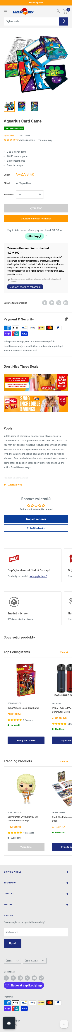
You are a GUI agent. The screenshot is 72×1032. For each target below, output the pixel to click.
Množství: (9, 194)
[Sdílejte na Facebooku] (44, 302)
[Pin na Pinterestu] (51, 302)
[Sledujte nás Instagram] (20, 978)
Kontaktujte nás (36, 2)
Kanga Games (14, 703)
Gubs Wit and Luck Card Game (23, 707)
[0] (65, 11)
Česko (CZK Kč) (31, 960)
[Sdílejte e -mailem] (65, 302)
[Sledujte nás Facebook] (6, 978)
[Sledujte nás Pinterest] (27, 978)
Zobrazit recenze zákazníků (25, 286)
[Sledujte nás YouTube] (34, 978)
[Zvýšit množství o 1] (40, 194)
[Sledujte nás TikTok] (41, 978)
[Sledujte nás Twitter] (13, 978)
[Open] (9, 1023)
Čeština (9, 960)
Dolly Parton (14, 812)
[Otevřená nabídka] (5, 11)
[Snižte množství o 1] (20, 194)
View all (64, 652)
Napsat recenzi (36, 519)
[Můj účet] (58, 11)
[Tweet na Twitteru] (58, 302)
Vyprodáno (36, 208)
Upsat (12, 943)
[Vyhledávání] (63, 21)
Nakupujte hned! (38, 576)
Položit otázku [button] (36, 528)
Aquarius (9, 135)
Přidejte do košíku (26, 740)
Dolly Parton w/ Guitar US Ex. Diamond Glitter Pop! (23, 818)
